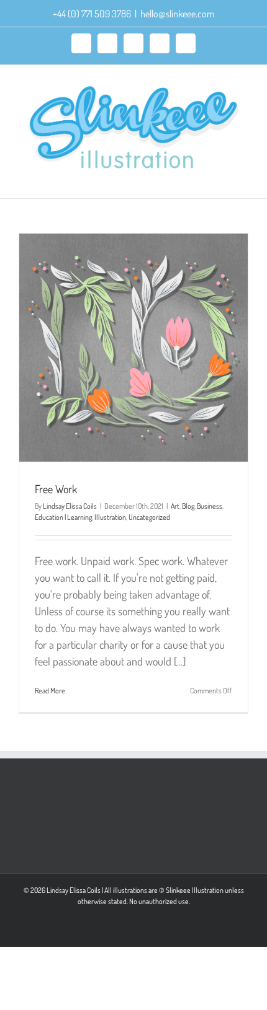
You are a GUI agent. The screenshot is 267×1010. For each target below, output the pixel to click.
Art (175, 506)
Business (209, 506)
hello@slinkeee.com (177, 13)
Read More (50, 690)
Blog (188, 506)
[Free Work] (133, 348)
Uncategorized (149, 517)
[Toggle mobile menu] (243, 179)
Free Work (56, 489)
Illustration (110, 517)
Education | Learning (63, 517)
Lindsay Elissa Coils (70, 506)
